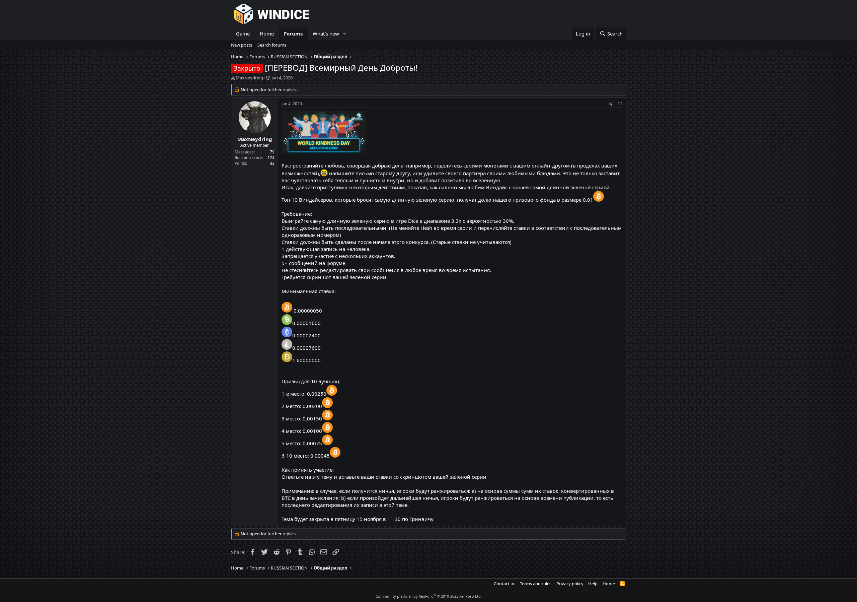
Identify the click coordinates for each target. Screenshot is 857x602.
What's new (326, 33)
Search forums (271, 45)
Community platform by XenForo (429, 596)
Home (267, 33)
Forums (293, 33)
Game (243, 33)
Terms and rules (535, 584)
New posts (241, 45)
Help (593, 584)
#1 (619, 104)
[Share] (611, 104)
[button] (344, 33)
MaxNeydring (249, 78)
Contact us (504, 584)
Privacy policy (569, 584)
